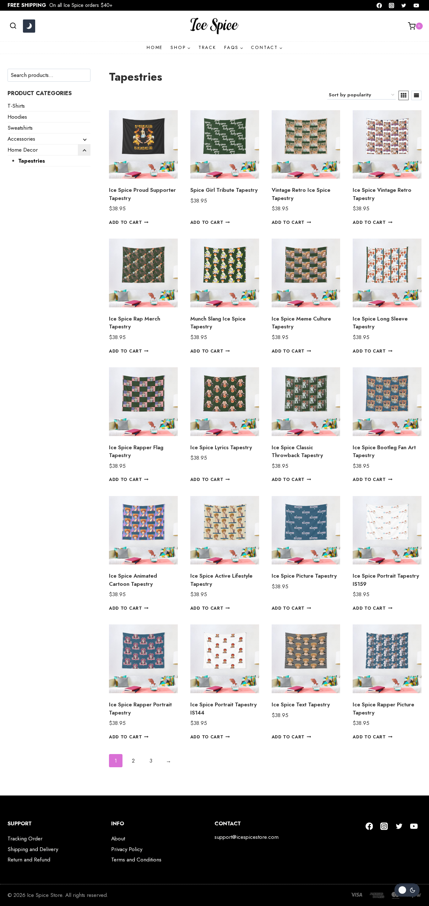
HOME (155, 47)
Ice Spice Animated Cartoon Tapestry (133, 580)
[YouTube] (416, 5)
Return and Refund (29, 859)
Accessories (21, 139)
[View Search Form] (13, 26)
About (118, 838)
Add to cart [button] (125, 222)
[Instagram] (391, 5)
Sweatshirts (20, 128)
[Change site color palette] (29, 26)
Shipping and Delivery (33, 849)
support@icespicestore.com (247, 837)
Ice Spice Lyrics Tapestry (221, 447)
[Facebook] (379, 5)
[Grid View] (404, 95)
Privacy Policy (126, 849)
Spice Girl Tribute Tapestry (224, 190)
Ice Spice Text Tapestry (301, 704)
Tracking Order (25, 838)
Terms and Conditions (136, 859)
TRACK (207, 47)
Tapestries (31, 160)
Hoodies (17, 117)
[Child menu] (84, 139)
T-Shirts (16, 106)
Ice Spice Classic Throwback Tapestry (297, 451)
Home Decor (23, 150)
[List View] (416, 95)
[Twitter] (404, 5)
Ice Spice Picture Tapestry (304, 576)
